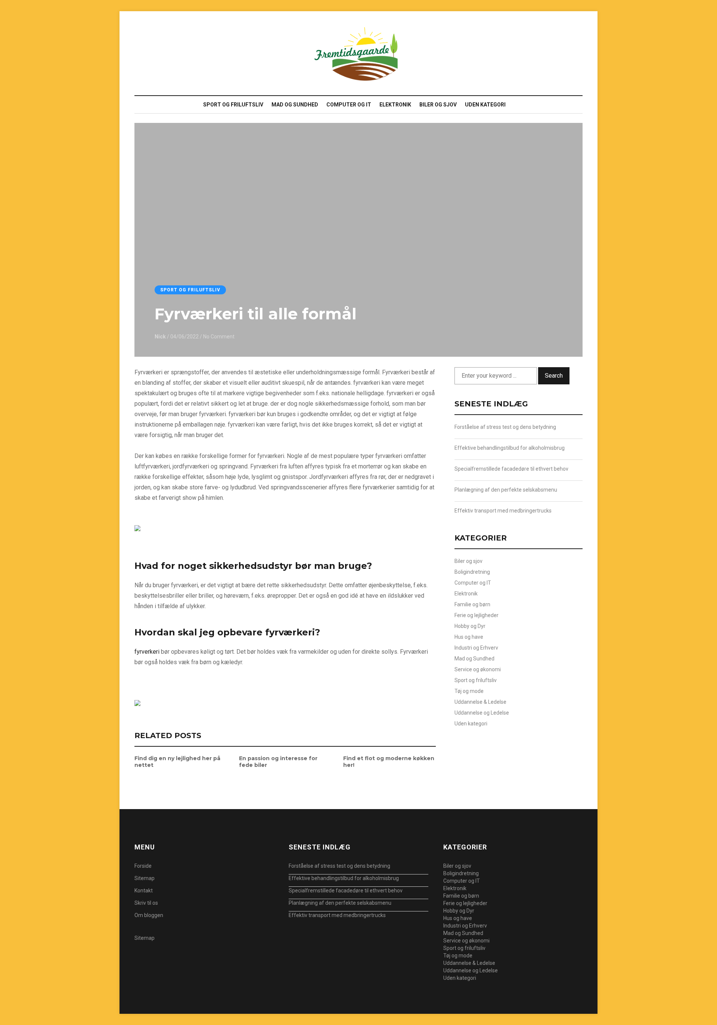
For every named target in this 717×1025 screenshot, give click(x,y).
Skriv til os (146, 903)
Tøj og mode (469, 691)
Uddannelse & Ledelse (480, 702)
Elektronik (395, 105)
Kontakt (143, 891)
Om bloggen (148, 915)
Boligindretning (472, 572)
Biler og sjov (438, 105)
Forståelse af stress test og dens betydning (505, 427)
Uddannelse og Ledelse (481, 713)
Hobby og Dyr (469, 626)
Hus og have (468, 637)
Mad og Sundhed (294, 105)
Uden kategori (485, 105)
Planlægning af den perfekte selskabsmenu (505, 490)
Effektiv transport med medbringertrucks (503, 511)
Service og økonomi (477, 669)
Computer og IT (348, 105)
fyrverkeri (146, 651)
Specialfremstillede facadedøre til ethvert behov (511, 469)
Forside (143, 866)
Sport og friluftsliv (233, 105)
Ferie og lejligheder (476, 615)
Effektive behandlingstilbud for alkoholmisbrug (509, 448)
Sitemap (144, 878)
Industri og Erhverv (476, 648)
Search (554, 375)
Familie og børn (472, 604)
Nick (160, 337)
